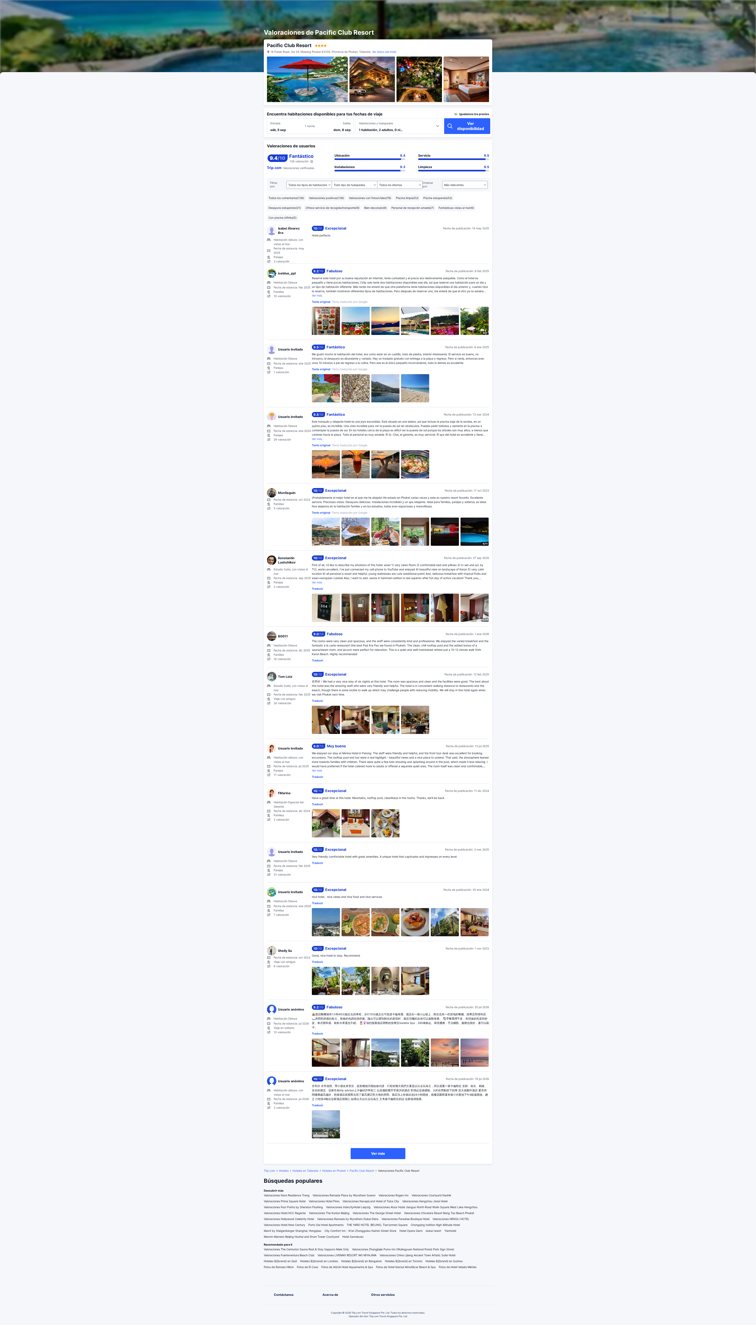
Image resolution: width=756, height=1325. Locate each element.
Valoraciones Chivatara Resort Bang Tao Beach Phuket (439, 1213)
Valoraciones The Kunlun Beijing (329, 1213)
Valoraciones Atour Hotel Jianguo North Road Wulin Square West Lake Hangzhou (425, 1207)
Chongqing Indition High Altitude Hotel (435, 1224)
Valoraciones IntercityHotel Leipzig (348, 1207)
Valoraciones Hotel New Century (284, 1224)
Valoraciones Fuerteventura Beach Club (289, 1255)
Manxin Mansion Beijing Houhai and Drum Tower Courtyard (301, 1236)
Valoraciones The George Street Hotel (377, 1213)
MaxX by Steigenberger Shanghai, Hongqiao (292, 1230)
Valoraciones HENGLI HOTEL (451, 1219)
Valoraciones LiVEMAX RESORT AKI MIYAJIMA (347, 1255)
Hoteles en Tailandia (305, 1170)
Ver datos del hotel (384, 51)
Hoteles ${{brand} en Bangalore (361, 1261)
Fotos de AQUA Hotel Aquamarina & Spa (347, 1267)
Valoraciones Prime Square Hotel (285, 1201)
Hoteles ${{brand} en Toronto (403, 1261)
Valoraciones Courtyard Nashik (431, 1195)
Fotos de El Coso (307, 1267)
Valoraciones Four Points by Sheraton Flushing (293, 1207)
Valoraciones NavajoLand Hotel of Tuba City (371, 1201)
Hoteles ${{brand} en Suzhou (444, 1261)
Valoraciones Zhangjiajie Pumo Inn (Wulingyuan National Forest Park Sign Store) (403, 1249)
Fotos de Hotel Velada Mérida (457, 1267)
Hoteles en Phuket (334, 1170)
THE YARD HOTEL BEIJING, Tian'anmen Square (377, 1224)
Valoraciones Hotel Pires (324, 1201)
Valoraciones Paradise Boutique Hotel (405, 1219)
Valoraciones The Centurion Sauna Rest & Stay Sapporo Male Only (306, 1249)
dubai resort (433, 1230)
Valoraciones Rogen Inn (394, 1195)
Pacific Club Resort (362, 1170)
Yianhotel (450, 1230)
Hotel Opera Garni (410, 1230)
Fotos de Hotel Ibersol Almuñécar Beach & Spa (406, 1267)
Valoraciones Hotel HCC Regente (285, 1213)
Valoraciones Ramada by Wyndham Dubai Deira (347, 1219)
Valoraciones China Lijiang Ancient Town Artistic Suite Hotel (417, 1255)
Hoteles (284, 1170)
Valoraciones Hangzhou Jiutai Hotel (424, 1201)
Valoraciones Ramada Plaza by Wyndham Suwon (344, 1195)
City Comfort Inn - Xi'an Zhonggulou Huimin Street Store (360, 1230)
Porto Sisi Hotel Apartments (326, 1224)
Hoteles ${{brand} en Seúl (280, 1261)
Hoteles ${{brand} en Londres (319, 1261)
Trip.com (269, 1170)
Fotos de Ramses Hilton (279, 1267)
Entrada (275, 123)
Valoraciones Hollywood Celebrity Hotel (289, 1219)
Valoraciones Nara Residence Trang (286, 1195)
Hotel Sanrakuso (352, 1236)
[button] (537, 6)
